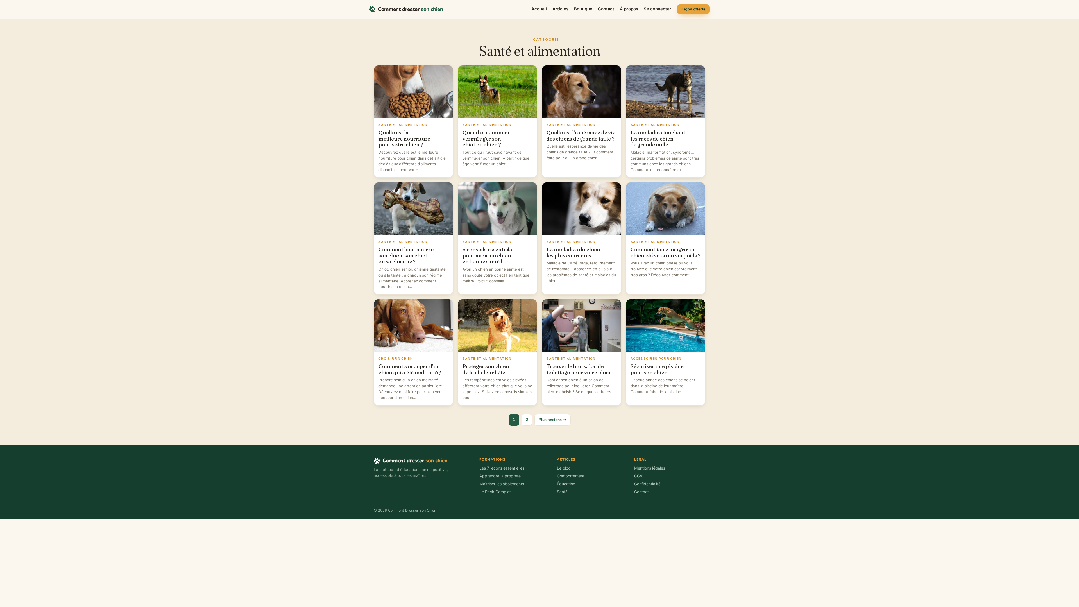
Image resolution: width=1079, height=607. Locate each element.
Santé (562, 491)
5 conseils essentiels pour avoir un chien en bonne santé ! (487, 255)
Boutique (583, 9)
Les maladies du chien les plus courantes (573, 252)
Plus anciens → (552, 419)
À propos (629, 9)
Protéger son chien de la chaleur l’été (486, 369)
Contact (606, 9)
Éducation (566, 483)
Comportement (570, 476)
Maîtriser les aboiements (501, 483)
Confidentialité (647, 483)
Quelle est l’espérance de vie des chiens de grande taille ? (581, 135)
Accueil (539, 9)
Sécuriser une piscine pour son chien (657, 369)
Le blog (564, 468)
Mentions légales (649, 468)
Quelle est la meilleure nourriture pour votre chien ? (404, 138)
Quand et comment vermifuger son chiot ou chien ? (486, 138)
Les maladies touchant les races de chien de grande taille (658, 138)
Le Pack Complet (495, 491)
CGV (638, 476)
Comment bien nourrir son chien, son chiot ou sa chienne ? (406, 255)
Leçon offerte (693, 9)
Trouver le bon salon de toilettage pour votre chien (579, 369)
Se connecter (657, 9)
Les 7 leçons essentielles (501, 468)
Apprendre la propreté (500, 476)
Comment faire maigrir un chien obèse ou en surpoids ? (666, 252)
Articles (560, 9)
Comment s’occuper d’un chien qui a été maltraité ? (409, 369)
